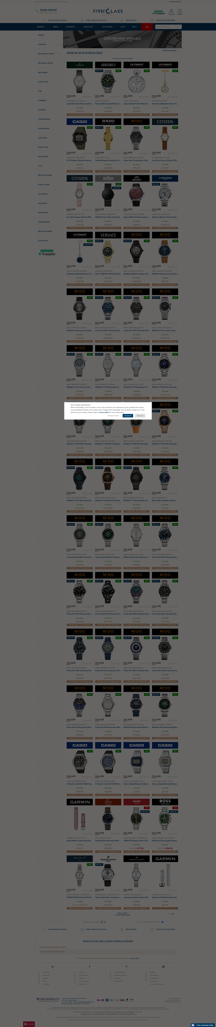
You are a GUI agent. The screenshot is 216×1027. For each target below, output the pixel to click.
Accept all (128, 415)
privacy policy (104, 412)
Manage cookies (113, 415)
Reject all (140, 415)
